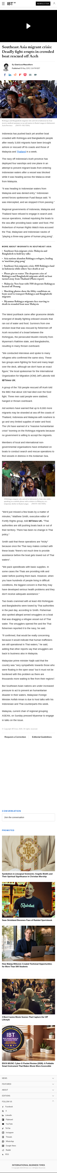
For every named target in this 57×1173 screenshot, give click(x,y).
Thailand (21, 151)
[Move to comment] (35, 74)
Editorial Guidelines (42, 737)
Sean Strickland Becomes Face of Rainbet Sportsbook (27, 920)
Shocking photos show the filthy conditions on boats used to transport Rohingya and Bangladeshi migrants (27, 294)
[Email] (30, 74)
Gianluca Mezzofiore (24, 64)
